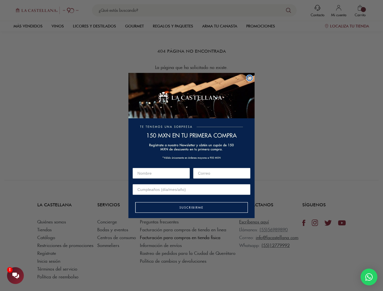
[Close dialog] (249, 78)
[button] (191, 208)
